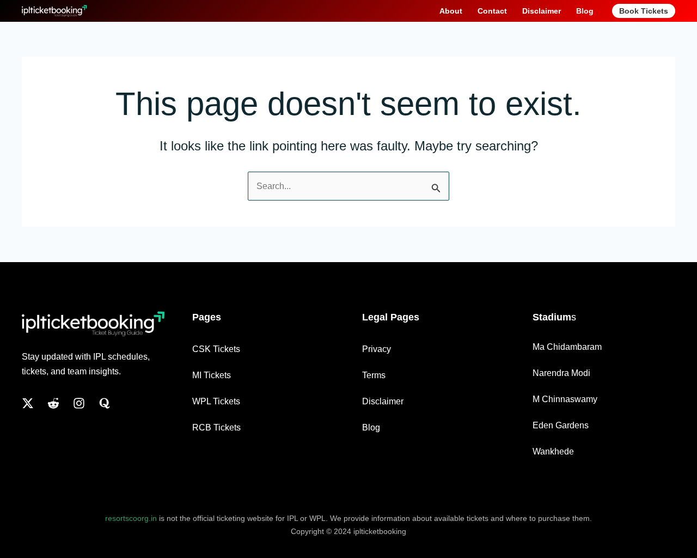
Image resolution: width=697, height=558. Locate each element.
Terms (374, 375)
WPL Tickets (216, 401)
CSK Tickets (216, 349)
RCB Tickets (216, 427)
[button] (643, 11)
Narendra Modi (561, 373)
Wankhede (553, 451)
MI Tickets (211, 375)
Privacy (376, 349)
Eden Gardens (561, 425)
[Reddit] (53, 403)
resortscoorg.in (131, 518)
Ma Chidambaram (567, 346)
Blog (371, 427)
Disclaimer (382, 401)
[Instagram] (79, 403)
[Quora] (105, 403)
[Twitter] (28, 403)
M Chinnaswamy (565, 399)
